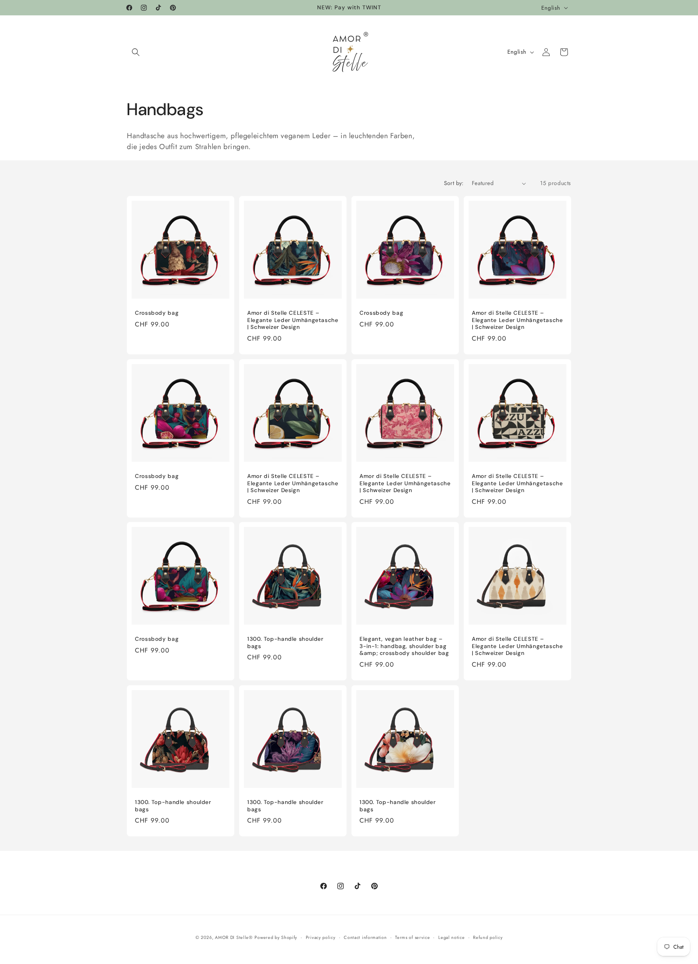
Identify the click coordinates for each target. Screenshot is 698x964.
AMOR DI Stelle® (234, 937)
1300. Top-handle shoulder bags (285, 643)
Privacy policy (321, 937)
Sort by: (454, 183)
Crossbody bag (157, 312)
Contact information (365, 937)
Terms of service (412, 937)
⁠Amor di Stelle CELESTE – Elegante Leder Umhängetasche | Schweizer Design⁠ (292, 319)
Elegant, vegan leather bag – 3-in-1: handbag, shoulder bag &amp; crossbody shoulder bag (404, 646)
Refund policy (487, 937)
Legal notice (451, 937)
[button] (136, 52)
